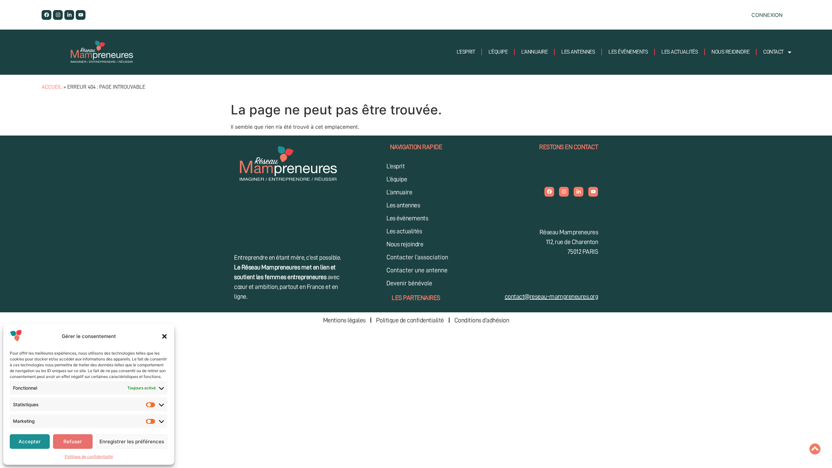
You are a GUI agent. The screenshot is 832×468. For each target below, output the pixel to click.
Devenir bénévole (409, 283)
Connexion (767, 15)
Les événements (628, 52)
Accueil (52, 87)
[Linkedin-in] (69, 15)
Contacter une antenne (417, 270)
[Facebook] (46, 15)
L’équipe (498, 52)
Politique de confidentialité (89, 456)
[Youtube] (80, 15)
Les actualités (679, 52)
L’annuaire (534, 52)
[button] (164, 336)
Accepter (30, 441)
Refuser (72, 441)
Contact (773, 52)
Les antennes (578, 52)
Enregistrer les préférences (131, 441)
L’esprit (466, 52)
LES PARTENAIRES (416, 297)
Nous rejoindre (730, 52)
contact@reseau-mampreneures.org (551, 296)
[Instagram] (58, 15)
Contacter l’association (417, 257)
